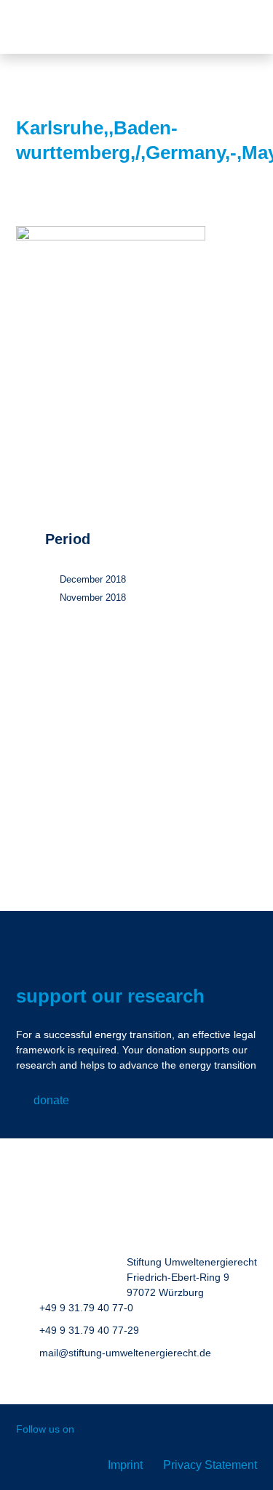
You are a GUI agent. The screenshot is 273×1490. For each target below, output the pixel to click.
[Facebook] (96, 1430)
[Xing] (127, 1430)
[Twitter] (158, 1430)
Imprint (125, 1465)
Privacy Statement (210, 1465)
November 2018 (93, 597)
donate (51, 1100)
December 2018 (93, 579)
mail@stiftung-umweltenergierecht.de (125, 1353)
